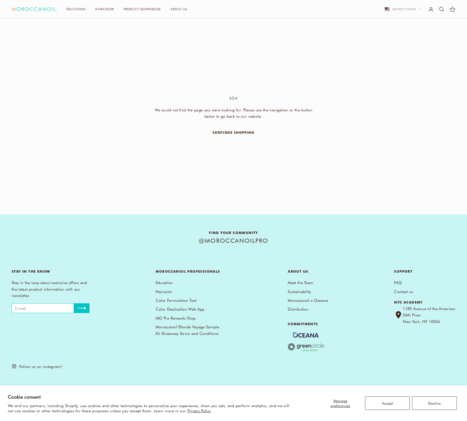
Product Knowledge (142, 9)
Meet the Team (300, 282)
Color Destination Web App (180, 309)
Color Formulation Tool (176, 300)
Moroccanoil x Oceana (308, 300)
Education (76, 9)
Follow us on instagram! (39, 366)
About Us (179, 9)
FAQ (398, 282)
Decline (434, 403)
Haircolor (104, 9)
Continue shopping (234, 132)
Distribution (298, 309)
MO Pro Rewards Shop (176, 318)
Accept (387, 403)
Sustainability (299, 291)
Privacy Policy (199, 410)
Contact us (403, 291)
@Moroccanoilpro (234, 240)
